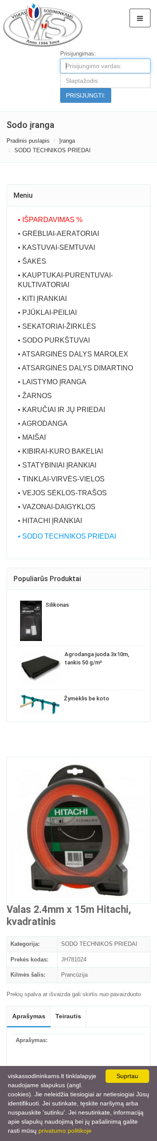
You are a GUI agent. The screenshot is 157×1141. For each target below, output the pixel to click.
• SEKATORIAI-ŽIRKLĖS (57, 326)
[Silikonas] (31, 621)
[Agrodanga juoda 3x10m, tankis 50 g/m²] (40, 667)
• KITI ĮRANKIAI (42, 298)
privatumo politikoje (65, 1130)
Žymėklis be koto (86, 698)
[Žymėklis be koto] (40, 704)
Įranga (67, 140)
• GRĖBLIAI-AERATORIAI (58, 233)
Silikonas (57, 605)
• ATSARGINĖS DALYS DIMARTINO (75, 368)
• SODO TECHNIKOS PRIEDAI (67, 536)
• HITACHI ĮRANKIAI (50, 520)
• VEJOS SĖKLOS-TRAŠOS (62, 493)
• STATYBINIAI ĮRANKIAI (57, 465)
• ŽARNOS (35, 395)
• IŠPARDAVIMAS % (50, 219)
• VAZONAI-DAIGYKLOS (57, 506)
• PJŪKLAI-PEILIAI (47, 312)
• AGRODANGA (43, 423)
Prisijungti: (86, 95)
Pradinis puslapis (28, 140)
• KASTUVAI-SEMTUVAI (56, 247)
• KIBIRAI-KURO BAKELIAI (60, 451)
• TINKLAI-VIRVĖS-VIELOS (61, 479)
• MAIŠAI (32, 437)
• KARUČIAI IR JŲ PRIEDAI (61, 409)
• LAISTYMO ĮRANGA (52, 382)
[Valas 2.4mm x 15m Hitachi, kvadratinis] (78, 830)
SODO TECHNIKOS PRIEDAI (52, 150)
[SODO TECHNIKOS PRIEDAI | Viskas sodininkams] (42, 24)
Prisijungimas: (78, 53)
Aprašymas (28, 1016)
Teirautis (68, 1016)
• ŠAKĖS (32, 261)
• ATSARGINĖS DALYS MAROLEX (73, 354)
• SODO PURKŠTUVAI (54, 340)
